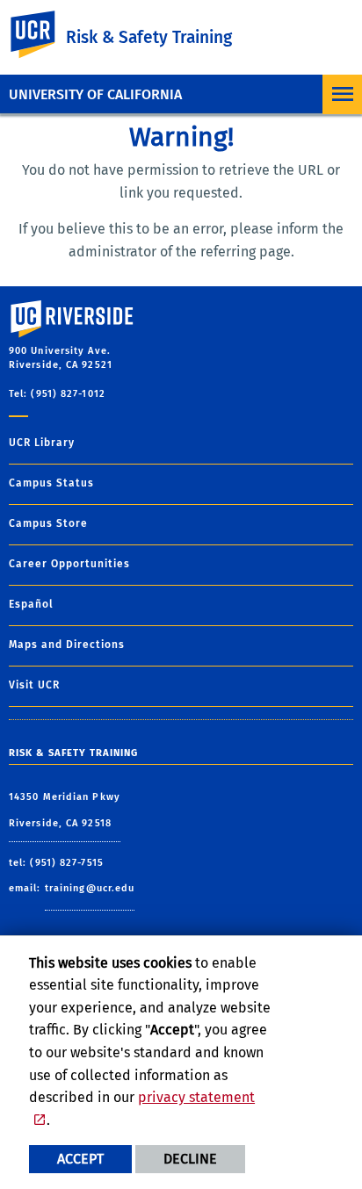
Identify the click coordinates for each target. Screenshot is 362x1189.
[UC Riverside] (43, 35)
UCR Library (42, 442)
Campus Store (48, 523)
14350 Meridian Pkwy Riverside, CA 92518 (64, 810)
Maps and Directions (67, 644)
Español (31, 604)
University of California (95, 94)
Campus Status (51, 483)
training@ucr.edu (90, 888)
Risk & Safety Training (149, 37)
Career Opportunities (69, 564)
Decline (190, 1158)
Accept (80, 1158)
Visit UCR (34, 685)
